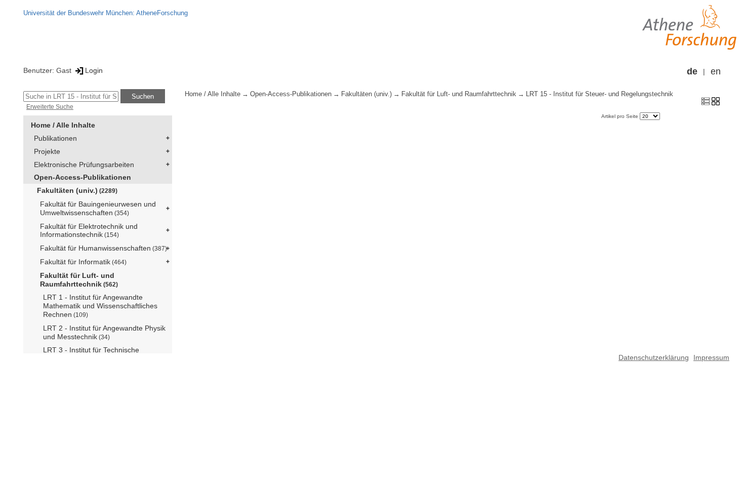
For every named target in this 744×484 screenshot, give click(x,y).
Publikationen (55, 138)
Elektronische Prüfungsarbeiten (84, 164)
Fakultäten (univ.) (77, 190)
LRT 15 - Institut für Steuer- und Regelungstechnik (599, 94)
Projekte (47, 151)
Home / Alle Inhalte (63, 125)
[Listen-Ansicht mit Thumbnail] (705, 100)
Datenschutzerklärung (653, 357)
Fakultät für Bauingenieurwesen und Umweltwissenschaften (98, 208)
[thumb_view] (716, 100)
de (692, 71)
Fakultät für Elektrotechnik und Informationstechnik (89, 230)
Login (94, 70)
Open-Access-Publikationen (82, 177)
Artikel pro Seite (620, 116)
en (716, 71)
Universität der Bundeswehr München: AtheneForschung (105, 13)
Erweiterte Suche (49, 106)
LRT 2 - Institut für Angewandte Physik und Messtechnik (104, 332)
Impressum (711, 357)
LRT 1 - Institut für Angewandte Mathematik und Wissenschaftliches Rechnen (100, 305)
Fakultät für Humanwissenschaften (103, 248)
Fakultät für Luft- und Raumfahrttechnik (79, 279)
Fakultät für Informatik (83, 262)
